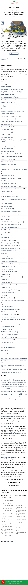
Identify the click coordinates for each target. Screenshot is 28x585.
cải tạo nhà (10, 384)
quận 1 (11, 389)
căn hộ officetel (4, 384)
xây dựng (16, 399)
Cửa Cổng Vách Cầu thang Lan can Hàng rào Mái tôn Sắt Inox (14, 140)
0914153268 (10, 541)
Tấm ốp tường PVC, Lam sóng (8, 256)
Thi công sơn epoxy (5, 282)
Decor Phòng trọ (5, 181)
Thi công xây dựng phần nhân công (9, 290)
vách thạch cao (10, 399)
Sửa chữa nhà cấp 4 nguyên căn (9, 250)
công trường (21, 382)
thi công (10, 394)
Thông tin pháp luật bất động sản (11, 58)
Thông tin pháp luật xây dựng (8, 317)
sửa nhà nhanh (18, 391)
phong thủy (24, 386)
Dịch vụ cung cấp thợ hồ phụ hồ (8, 183)
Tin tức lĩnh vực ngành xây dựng (9, 334)
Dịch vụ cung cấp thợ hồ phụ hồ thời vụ (10, 186)
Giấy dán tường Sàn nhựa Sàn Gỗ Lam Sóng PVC (13, 194)
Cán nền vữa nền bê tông (7, 126)
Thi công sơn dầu (5, 279)
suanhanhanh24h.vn (12, 416)
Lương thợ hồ (4, 386)
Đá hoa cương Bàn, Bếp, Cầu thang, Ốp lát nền (12, 188)
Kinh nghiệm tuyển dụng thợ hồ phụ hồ (10, 211)
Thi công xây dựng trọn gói (7, 292)
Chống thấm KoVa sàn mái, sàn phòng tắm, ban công (14, 358)
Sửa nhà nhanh (14, 433)
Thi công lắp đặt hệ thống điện (8, 266)
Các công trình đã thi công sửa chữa (9, 116)
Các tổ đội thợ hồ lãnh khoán (8, 119)
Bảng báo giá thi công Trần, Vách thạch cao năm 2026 (12, 366)
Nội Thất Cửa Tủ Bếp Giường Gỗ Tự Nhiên (11, 224)
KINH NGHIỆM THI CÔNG (7, 209)
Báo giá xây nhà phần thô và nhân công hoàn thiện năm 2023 (13, 105)
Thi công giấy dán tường (7, 258)
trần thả (23, 396)
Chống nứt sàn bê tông (6, 132)
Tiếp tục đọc (14, 53)
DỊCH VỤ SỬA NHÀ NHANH (7, 426)
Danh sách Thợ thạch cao (7, 161)
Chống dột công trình (6, 129)
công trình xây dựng (15, 382)
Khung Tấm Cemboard (6, 203)
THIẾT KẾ (3, 295)
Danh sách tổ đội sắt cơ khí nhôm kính (10, 167)
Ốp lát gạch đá (4, 232)
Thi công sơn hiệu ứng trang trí (8, 284)
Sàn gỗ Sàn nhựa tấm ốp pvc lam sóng (10, 248)
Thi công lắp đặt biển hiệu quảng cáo (10, 263)
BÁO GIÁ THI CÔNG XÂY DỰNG (8, 102)
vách (5, 399)
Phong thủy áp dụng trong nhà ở (9, 243)
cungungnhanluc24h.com (14, 583)
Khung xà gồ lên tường (6, 206)
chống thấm (11, 380)
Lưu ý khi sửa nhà (5, 216)
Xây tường (3, 350)
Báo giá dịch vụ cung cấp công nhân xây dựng (12, 89)
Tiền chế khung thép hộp (7, 329)
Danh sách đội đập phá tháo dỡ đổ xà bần (11, 154)
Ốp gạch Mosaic (5, 229)
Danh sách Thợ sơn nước (7, 159)
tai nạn (22, 391)
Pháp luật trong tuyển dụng (7, 240)
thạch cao (14, 394)
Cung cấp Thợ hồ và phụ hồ (7, 151)
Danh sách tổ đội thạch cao (7, 175)
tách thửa (4, 59)
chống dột (4, 380)
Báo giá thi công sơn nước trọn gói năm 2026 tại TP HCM (13, 361)
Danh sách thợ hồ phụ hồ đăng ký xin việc (11, 156)
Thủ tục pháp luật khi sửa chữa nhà (9, 324)
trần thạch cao (18, 396)
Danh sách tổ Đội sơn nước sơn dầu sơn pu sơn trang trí (14, 170)
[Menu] (2, 2)
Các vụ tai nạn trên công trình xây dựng (10, 121)
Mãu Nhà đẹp (4, 219)
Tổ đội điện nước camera (7, 339)
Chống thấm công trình (6, 137)
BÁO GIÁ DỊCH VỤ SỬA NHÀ (7, 94)
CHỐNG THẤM (4, 134)
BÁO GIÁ (3, 84)
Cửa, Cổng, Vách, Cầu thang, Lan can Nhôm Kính (12, 146)
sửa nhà (12, 391)
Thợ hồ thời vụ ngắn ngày (7, 306)
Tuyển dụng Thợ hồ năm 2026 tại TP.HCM (11, 372)
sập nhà (23, 389)
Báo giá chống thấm (6, 86)
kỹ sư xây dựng (21, 384)
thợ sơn (24, 394)
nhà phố (19, 386)
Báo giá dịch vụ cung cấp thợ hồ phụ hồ (10, 92)
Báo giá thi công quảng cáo (7, 99)
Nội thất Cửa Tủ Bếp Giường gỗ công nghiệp (11, 222)
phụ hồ (7, 389)
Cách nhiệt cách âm (6, 124)
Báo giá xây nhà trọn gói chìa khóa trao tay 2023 (12, 111)
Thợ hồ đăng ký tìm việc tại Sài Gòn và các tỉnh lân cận (13, 301)
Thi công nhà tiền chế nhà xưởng (9, 271)
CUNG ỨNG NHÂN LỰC (6, 442)
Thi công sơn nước (5, 287)
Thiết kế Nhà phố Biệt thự (7, 298)
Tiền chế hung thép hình (7, 326)
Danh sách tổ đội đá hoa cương (8, 164)
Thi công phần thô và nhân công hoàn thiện (11, 277)
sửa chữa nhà (6, 391)
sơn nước (19, 389)
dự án (16, 384)
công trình (8, 382)
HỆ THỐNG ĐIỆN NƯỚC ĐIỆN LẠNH (9, 196)
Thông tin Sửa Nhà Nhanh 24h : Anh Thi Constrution (13, 319)
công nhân (17, 380)
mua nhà (15, 386)
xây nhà (21, 399)
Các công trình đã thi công (7, 113)
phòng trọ (2, 389)
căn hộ (25, 382)
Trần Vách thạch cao (6, 342)
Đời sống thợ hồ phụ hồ (6, 191)
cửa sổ (14, 384)
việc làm (2, 399)
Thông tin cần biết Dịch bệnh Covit (9, 309)
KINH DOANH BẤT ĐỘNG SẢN (8, 457)
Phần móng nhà (5, 237)
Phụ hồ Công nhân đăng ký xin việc (9, 245)
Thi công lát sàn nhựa (6, 269)
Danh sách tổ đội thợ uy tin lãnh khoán (10, 178)
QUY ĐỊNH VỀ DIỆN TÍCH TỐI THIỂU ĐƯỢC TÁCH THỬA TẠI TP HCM (14, 13)
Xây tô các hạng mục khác (7, 347)
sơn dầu (14, 389)
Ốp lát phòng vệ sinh (6, 235)
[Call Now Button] (3, 582)
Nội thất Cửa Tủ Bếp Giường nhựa (9, 227)
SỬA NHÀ (3, 253)
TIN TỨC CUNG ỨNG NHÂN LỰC (8, 332)
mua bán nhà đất (10, 386)
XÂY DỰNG (3, 345)
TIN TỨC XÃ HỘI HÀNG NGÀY (8, 337)
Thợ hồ (19, 394)
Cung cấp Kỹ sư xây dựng (7, 148)
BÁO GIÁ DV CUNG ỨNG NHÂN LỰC (9, 97)
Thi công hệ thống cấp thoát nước (9, 261)
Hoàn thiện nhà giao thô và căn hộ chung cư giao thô (14, 199)
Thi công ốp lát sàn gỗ (6, 274)
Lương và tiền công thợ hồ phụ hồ (9, 214)
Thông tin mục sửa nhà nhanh (8, 312)
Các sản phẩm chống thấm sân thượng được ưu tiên (13, 369)
